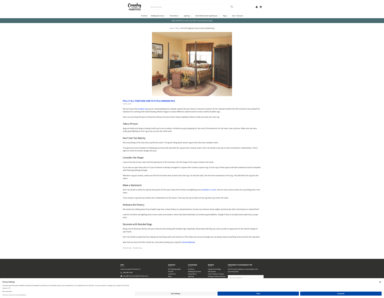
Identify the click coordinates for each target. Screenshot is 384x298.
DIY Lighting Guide (174, 269)
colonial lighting (187, 242)
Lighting (187, 16)
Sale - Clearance (237, 16)
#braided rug (127, 248)
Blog (169, 276)
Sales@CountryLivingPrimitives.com (135, 276)
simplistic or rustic (209, 189)
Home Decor (174, 16)
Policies (171, 271)
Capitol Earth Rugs (214, 269)
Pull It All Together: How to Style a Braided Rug (149, 101)
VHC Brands (212, 271)
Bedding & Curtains (157, 16)
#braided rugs (137, 248)
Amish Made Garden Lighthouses (206, 16)
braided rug (142, 109)
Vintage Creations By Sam (217, 276)
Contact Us (172, 274)
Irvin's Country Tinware (216, 274)
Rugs (224, 16)
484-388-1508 (127, 272)
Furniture (144, 16)
